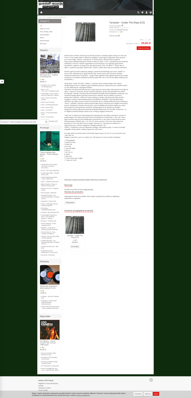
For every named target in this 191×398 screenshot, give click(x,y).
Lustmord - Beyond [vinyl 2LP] (50, 212)
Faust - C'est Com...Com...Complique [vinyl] (50, 90)
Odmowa (148, 394)
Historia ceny (113, 36)
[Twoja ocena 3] (124, 28)
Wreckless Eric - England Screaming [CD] (49, 76)
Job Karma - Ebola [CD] (48, 255)
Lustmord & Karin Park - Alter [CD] (49, 247)
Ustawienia (138, 394)
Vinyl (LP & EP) (44, 29)
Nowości (44, 50)
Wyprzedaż (45, 316)
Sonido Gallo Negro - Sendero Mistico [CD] (50, 173)
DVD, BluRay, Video (46, 32)
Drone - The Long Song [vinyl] (50, 170)
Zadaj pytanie (70, 202)
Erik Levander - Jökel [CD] (48, 193)
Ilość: (141, 40)
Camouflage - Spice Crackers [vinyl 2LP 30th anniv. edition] (50, 94)
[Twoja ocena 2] (122, 28)
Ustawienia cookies (44, 388)
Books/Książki (44, 41)
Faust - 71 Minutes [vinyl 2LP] (49, 181)
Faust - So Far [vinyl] (47, 117)
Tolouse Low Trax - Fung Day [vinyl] (49, 189)
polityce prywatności (83, 395)
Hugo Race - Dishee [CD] (48, 201)
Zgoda (156, 394)
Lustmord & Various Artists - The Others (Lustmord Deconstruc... (49, 166)
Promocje (44, 127)
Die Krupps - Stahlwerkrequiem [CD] (48, 209)
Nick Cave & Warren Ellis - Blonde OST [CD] (49, 354)
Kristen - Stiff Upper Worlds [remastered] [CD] (49, 204)
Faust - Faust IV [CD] (47, 107)
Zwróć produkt (43, 390)
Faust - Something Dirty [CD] (49, 105)
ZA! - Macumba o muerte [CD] (50, 366)
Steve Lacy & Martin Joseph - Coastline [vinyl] (49, 362)
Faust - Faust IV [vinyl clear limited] (49, 98)
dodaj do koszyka (143, 48)
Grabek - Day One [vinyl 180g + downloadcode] (50, 237)
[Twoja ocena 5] (128, 28)
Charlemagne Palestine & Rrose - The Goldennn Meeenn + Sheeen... (49, 216)
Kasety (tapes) (44, 35)
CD (41, 26)
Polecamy (44, 261)
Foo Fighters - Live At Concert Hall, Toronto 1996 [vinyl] (48, 343)
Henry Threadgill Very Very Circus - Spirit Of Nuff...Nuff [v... (50, 369)
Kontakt (40, 386)
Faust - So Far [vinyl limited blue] (49, 113)
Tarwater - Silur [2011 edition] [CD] (50, 297)
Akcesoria (43, 44)
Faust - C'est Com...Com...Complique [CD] (49, 120)
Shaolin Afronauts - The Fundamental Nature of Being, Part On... (50, 196)
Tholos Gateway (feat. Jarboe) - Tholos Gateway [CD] (49, 154)
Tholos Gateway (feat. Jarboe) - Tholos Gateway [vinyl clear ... (50, 308)
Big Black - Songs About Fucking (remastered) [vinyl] (49, 228)
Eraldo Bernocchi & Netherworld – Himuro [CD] (49, 251)
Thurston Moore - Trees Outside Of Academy (48, 233)
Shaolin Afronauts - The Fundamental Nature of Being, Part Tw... (50, 242)
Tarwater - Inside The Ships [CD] (75, 236)
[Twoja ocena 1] (121, 28)
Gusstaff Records (122, 30)
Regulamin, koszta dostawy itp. (48, 383)
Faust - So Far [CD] (46, 110)
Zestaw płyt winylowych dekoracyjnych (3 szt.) (48, 287)
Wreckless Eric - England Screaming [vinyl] (48, 86)
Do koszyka (75, 246)
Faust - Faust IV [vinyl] (47, 102)
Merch (42, 38)
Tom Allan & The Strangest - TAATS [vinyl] (49, 358)
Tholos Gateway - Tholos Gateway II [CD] (48, 224)
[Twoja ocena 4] (126, 28)
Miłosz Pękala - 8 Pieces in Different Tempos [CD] (49, 185)
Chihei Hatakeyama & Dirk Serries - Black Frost (49, 178)
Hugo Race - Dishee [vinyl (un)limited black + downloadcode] (49, 302)
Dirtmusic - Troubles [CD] (48, 221)
